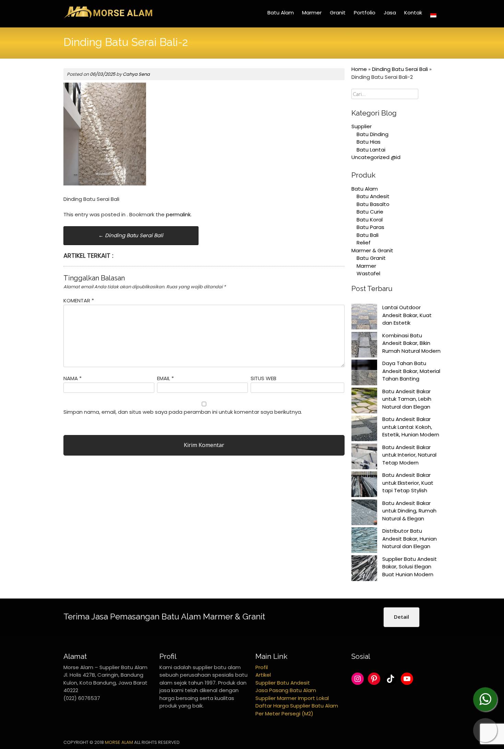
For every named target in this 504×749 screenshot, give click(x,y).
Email (165, 378)
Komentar (78, 300)
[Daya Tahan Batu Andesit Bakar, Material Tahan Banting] (364, 374)
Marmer (312, 12)
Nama (72, 378)
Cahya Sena (136, 74)
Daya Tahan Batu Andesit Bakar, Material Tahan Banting (411, 371)
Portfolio (364, 12)
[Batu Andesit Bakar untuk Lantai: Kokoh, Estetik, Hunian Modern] (364, 429)
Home (359, 69)
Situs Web (263, 378)
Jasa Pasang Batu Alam (285, 690)
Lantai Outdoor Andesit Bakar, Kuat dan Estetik (407, 315)
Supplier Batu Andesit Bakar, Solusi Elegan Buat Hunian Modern (409, 566)
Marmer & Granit (372, 250)
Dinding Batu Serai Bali (130, 235)
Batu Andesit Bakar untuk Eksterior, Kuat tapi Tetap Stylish (407, 482)
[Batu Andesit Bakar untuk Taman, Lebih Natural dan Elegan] (364, 402)
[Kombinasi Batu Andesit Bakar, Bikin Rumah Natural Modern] (364, 346)
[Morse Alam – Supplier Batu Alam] (108, 17)
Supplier (361, 126)
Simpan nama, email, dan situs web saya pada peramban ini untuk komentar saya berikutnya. (182, 411)
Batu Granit (371, 258)
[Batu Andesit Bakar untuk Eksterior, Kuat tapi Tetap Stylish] (364, 485)
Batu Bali (368, 235)
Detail (401, 616)
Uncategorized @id (375, 157)
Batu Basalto (373, 204)
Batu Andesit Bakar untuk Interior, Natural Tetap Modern (409, 455)
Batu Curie (370, 211)
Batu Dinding (372, 134)
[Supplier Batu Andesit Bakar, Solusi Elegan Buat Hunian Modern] (364, 569)
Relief (364, 242)
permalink (178, 214)
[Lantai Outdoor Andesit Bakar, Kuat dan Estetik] (364, 318)
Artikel (263, 674)
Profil (261, 667)
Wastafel (368, 273)
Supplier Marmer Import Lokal (292, 698)
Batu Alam (280, 12)
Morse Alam (119, 742)
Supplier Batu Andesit (282, 682)
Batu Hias (369, 141)
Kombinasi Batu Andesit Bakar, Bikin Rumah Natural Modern (411, 343)
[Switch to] (433, 15)
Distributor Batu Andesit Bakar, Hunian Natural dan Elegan (409, 538)
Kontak (413, 12)
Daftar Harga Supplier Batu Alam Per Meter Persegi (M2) (296, 709)
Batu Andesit (373, 196)
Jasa (390, 12)
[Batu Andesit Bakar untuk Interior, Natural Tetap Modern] (364, 458)
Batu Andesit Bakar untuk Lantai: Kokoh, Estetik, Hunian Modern (410, 426)
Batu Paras (370, 227)
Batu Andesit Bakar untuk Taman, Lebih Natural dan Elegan (406, 399)
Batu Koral (370, 219)
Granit (338, 12)
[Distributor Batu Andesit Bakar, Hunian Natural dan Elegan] (364, 541)
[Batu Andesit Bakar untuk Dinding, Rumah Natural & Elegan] (364, 513)
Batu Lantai (371, 149)
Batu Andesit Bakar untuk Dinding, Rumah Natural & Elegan (409, 510)
